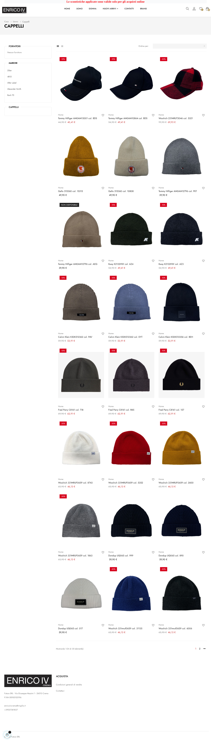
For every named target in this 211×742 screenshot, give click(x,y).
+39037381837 (11, 709)
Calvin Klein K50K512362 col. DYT (125, 337)
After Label (11, 82)
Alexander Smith (14, 89)
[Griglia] (58, 46)
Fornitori (15, 46)
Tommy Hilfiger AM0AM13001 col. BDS (77, 118)
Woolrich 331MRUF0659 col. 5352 (125, 482)
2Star (9, 70)
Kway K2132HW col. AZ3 (171, 264)
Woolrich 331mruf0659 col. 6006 (175, 628)
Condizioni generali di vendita (69, 684)
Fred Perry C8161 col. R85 (121, 409)
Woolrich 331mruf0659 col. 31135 (125, 628)
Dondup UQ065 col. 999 (120, 555)
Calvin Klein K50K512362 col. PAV (75, 337)
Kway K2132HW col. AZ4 (120, 264)
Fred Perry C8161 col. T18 (70, 409)
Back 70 (10, 95)
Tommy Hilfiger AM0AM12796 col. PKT (178, 191)
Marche (13, 63)
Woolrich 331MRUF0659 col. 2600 (176, 482)
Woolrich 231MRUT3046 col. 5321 (176, 118)
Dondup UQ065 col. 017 (70, 628)
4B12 (9, 76)
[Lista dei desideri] (200, 8)
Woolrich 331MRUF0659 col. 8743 (75, 482)
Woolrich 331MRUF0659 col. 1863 (75, 555)
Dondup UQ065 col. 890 (171, 555)
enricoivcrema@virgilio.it (15, 705)
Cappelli (14, 107)
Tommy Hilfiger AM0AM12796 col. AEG (77, 264)
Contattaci (60, 690)
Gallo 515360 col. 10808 (121, 191)
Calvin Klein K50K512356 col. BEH (176, 337)
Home (60, 114)
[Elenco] (62, 46)
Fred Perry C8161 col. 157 (171, 409)
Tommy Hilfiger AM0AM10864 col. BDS (127, 118)
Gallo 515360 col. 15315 (70, 191)
